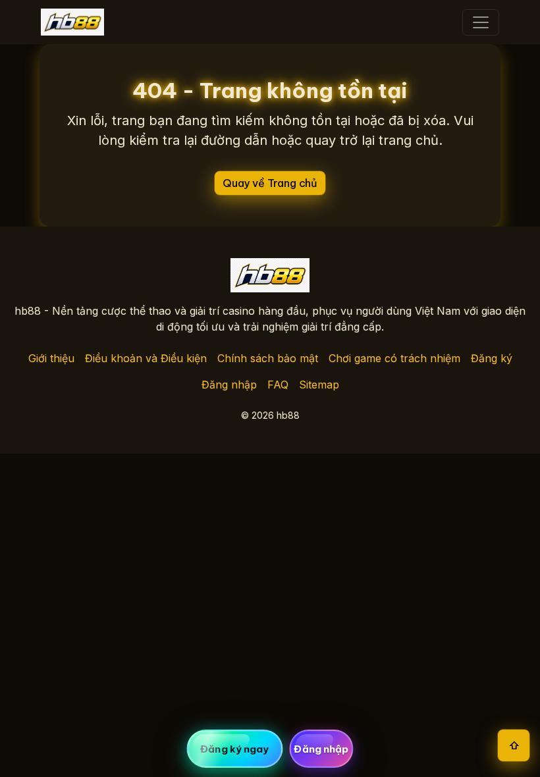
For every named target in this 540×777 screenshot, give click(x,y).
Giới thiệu (51, 358)
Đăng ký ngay (234, 749)
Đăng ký (491, 358)
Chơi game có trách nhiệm (394, 358)
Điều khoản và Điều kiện (146, 358)
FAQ (277, 384)
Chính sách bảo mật (267, 358)
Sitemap (319, 384)
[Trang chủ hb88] (72, 22)
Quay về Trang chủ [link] (270, 183)
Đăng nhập (229, 384)
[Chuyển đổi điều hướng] (480, 22)
